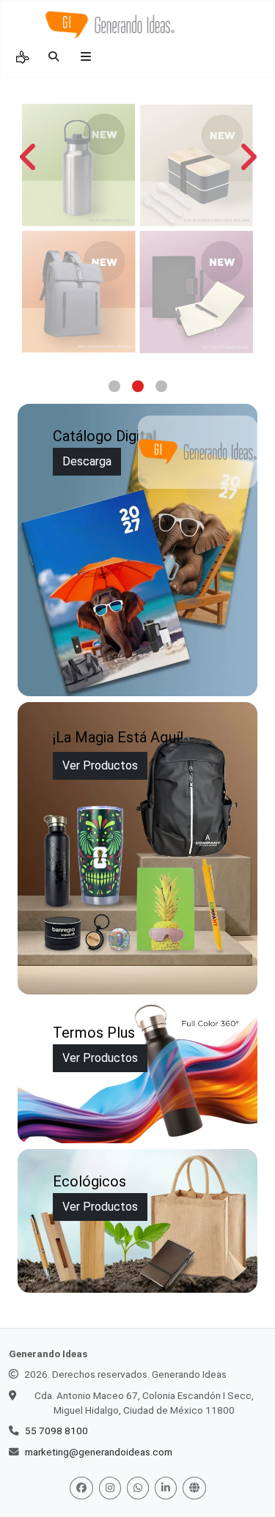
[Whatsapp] (138, 1488)
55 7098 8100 (56, 1430)
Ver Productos (100, 765)
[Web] (194, 1488)
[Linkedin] (166, 1488)
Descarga (86, 461)
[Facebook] (81, 1488)
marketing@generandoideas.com (98, 1452)
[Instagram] (110, 1488)
